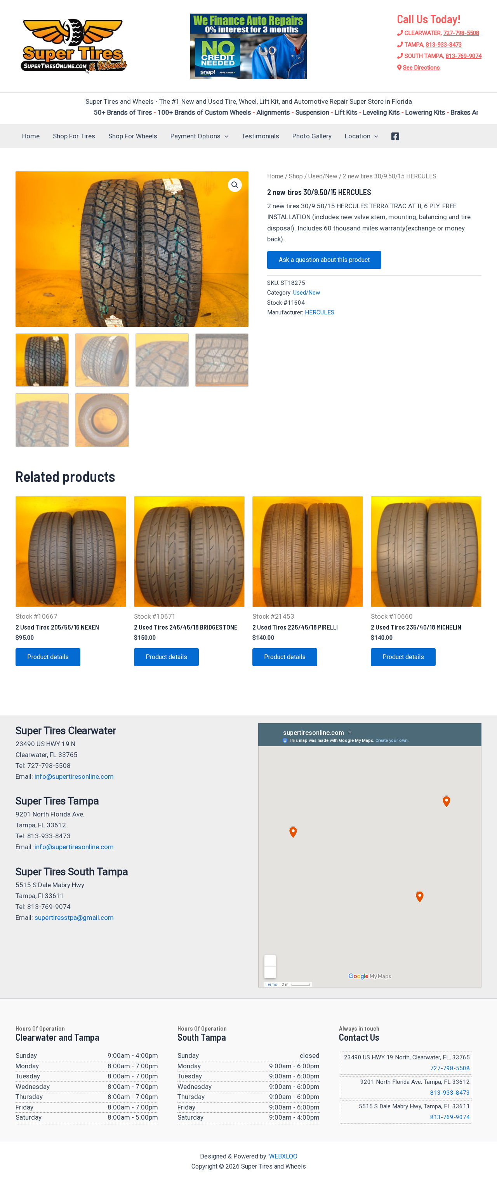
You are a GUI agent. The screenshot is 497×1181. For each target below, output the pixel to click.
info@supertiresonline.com (74, 776)
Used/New (322, 176)
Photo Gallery (312, 136)
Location (357, 136)
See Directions (421, 67)
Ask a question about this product (324, 259)
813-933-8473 (444, 44)
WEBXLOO (283, 1156)
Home (31, 136)
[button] (224, 136)
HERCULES (319, 312)
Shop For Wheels (132, 136)
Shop (296, 176)
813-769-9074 (463, 55)
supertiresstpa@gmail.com (74, 917)
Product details (48, 657)
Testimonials (260, 136)
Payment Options (195, 136)
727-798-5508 (461, 33)
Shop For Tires (74, 136)
